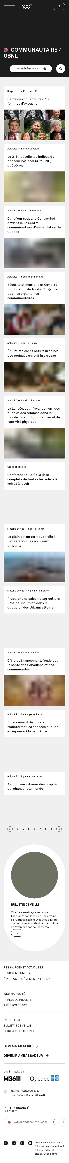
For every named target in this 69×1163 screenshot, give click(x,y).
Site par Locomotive (46, 1154)
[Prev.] (10, 829)
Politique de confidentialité (49, 1146)
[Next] (59, 829)
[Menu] (9, 6)
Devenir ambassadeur (24, 1055)
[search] (60, 68)
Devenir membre (18, 1046)
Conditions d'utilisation (47, 1143)
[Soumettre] (58, 1122)
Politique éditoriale (45, 1150)
